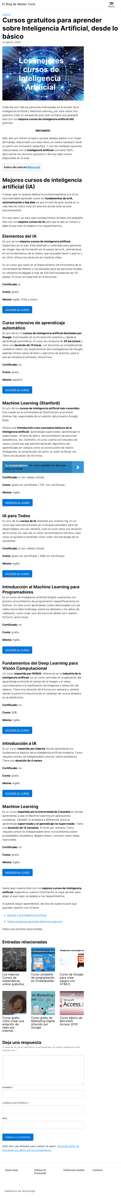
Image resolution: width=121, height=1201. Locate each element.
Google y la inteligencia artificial (27, 915)
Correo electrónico (16, 1103)
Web (4, 1118)
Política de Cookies (74, 1170)
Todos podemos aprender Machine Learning (34, 921)
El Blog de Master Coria (18, 4)
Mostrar (34, 167)
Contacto (98, 1170)
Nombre (8, 1087)
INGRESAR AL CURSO (17, 502)
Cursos (6, 14)
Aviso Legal (11, 1170)
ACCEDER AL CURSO (17, 309)
